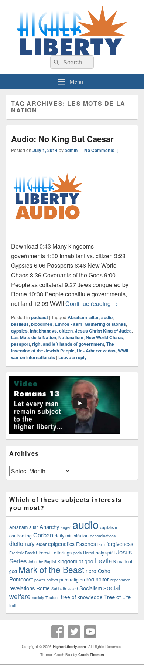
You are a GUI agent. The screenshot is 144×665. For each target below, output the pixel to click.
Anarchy (49, 526)
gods (77, 553)
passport (20, 344)
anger (66, 527)
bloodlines (41, 324)
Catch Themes (91, 654)
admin (71, 150)
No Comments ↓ (101, 150)
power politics (46, 580)
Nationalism (70, 337)
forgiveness (119, 543)
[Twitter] (74, 631)
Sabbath (58, 588)
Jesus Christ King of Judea (103, 330)
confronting (20, 535)
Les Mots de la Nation (33, 337)
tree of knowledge (82, 597)
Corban (43, 534)
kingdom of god (75, 561)
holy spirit (105, 552)
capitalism (108, 527)
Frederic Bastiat (23, 553)
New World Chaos (104, 337)
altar (94, 317)
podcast (39, 317)
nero (91, 570)
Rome (43, 588)
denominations (103, 536)
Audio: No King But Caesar (62, 139)
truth (13, 605)
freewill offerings (55, 552)
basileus (20, 324)
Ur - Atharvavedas (96, 350)
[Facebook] (57, 631)
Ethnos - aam (68, 324)
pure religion (72, 579)
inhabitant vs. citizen (51, 330)
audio (107, 317)
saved (73, 588)
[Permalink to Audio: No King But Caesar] (48, 236)
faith (101, 544)
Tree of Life (117, 597)
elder (41, 544)
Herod (88, 553)
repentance (120, 580)
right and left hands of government (68, 344)
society (38, 597)
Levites (105, 560)
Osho (104, 570)
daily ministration (72, 535)
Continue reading (91, 303)
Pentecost (21, 579)
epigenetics (61, 543)
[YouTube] (90, 631)
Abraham (77, 317)
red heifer (97, 579)
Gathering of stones (105, 324)
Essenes (86, 543)
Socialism (90, 588)
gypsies (19, 330)
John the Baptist (42, 561)
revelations (22, 588)
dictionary (22, 543)
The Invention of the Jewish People (62, 347)
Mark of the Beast (51, 569)
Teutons (52, 597)
